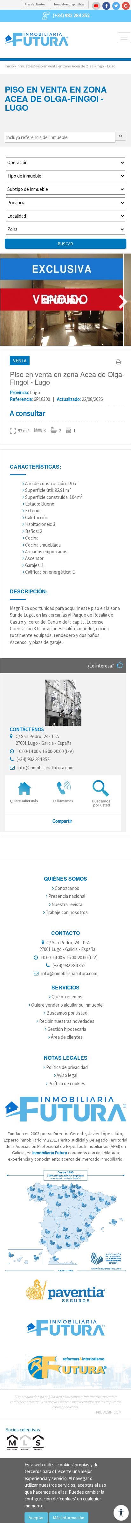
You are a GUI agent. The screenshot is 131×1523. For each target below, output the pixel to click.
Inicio (9, 66)
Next (123, 302)
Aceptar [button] (36, 1517)
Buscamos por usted (66, 1013)
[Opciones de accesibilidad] (121, 1513)
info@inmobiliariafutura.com (45, 768)
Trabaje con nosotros (66, 912)
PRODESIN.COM (108, 1412)
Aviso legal (66, 1075)
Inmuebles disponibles (69, 4)
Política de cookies (66, 1083)
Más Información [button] (68, 1517)
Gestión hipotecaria (66, 1029)
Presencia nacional (66, 896)
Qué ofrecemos (66, 997)
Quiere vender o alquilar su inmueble (66, 1005)
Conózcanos (66, 888)
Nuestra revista (66, 904)
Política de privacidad (66, 1067)
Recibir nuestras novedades (66, 1021)
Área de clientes (35, 4)
